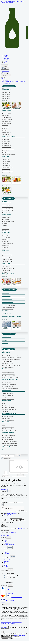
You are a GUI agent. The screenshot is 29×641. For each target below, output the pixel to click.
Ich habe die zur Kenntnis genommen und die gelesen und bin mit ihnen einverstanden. (14, 521)
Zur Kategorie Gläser (8, 198)
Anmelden (3, 78)
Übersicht (3, 81)
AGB (17, 520)
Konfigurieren (16, 636)
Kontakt (5, 552)
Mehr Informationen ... (19, 635)
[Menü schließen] (3, 88)
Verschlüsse (6, 561)
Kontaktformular (12, 532)
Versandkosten (4, 627)
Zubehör (6, 565)
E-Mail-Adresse (5, 502)
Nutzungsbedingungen (6, 514)
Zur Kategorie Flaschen (9, 86)
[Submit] (2, 504)
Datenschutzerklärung (12, 513)
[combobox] (7, 456)
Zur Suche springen (18, 1)
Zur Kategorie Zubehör (9, 333)
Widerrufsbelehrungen (9, 544)
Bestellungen (22, 81)
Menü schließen (6, 75)
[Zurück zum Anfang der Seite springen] (2, 632)
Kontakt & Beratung (17, 622)
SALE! (5, 562)
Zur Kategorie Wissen (9, 349)
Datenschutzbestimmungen (16, 519)
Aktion (3, 501)
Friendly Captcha (21, 510)
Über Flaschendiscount (6, 622)
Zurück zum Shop (5, 489)
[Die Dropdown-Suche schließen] (19, 455)
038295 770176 (21, 528)
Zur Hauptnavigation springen (12, 2)
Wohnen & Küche (8, 559)
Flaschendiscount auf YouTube (8, 623)
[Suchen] (16, 455)
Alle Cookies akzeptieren (6, 638)
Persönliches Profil (9, 81)
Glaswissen (6, 553)
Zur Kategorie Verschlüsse (9, 289)
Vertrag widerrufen (5, 535)
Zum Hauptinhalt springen (7, 1)
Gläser (5, 563)
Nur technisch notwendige (6, 636)
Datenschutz (6, 543)
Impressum (6, 540)
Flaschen (6, 566)
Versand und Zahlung (9, 550)
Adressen (16, 81)
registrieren (5, 80)
